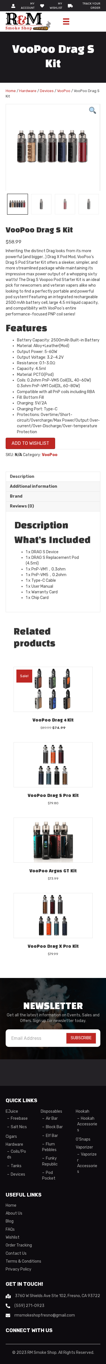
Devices (47, 91)
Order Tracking (19, 1245)
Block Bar (54, 1127)
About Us (14, 1213)
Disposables (51, 1111)
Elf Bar (52, 1135)
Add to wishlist (30, 443)
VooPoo (63, 91)
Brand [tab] (16, 496)
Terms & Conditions (23, 1261)
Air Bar (52, 1118)
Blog (10, 1221)
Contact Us (16, 1253)
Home (11, 91)
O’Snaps (83, 1139)
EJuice (12, 1111)
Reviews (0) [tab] (22, 506)
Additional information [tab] (33, 486)
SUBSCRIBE (81, 1038)
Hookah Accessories (87, 1124)
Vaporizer (84, 1147)
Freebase (19, 1118)
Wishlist (13, 1237)
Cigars (11, 1136)
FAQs (10, 1229)
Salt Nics (19, 1127)
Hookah (82, 1111)
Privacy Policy (18, 1269)
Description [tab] (22, 476)
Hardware (27, 91)
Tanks (16, 1165)
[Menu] (66, 21)
